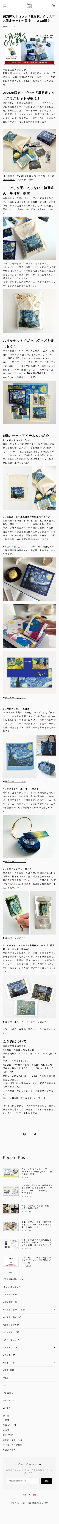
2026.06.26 (26, 1266)
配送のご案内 (9, 1450)
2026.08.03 (26, 1196)
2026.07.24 (26, 1211)
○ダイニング (9, 1363)
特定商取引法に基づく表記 (38, 1503)
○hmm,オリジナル (12, 1287)
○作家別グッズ (10, 1302)
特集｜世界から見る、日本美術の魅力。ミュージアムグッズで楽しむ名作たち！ (36, 1224)
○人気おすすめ (10, 1294)
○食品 (6, 1378)
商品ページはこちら (15, 697)
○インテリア (9, 1355)
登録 (46, 1481)
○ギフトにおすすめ (12, 1317)
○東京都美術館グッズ (13, 1279)
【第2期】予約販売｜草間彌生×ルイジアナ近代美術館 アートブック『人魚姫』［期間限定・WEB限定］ (37, 1189)
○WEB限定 (8, 1393)
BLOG (6, 1430)
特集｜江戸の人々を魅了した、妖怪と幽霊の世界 (36, 1207)
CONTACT (8, 1435)
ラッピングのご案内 (12, 1445)
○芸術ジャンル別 (11, 1325)
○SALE (6, 1408)
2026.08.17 (26, 1177)
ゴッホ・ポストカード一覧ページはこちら (27, 1022)
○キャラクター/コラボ (14, 1310)
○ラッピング (9, 1400)
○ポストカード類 (11, 1332)
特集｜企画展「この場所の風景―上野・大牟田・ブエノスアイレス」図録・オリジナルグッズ (36, 1242)
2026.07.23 (26, 1248)
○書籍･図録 (8, 1370)
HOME (6, 1420)
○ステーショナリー (12, 1340)
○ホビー (7, 1385)
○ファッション (10, 1347)
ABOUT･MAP (10, 1425)
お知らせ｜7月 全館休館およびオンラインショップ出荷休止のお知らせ (36, 1260)
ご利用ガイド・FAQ (12, 1440)
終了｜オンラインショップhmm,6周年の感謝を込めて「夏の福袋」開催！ (37, 1171)
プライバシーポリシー (19, 1503)
